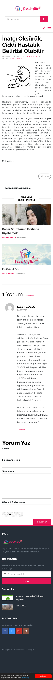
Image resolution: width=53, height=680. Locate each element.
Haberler (32, 56)
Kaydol (26, 581)
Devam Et (42, 522)
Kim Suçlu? (21, 606)
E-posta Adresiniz (11, 460)
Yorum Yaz (30, 295)
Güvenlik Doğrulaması (13, 502)
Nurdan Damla (9, 237)
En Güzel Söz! (11, 269)
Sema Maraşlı (16, 58)
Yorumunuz (8, 471)
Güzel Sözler (8, 273)
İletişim (31, 649)
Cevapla (21, 429)
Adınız (5, 448)
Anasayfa (6, 649)
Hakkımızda (19, 649)
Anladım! (43, 676)
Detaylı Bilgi (25, 677)
